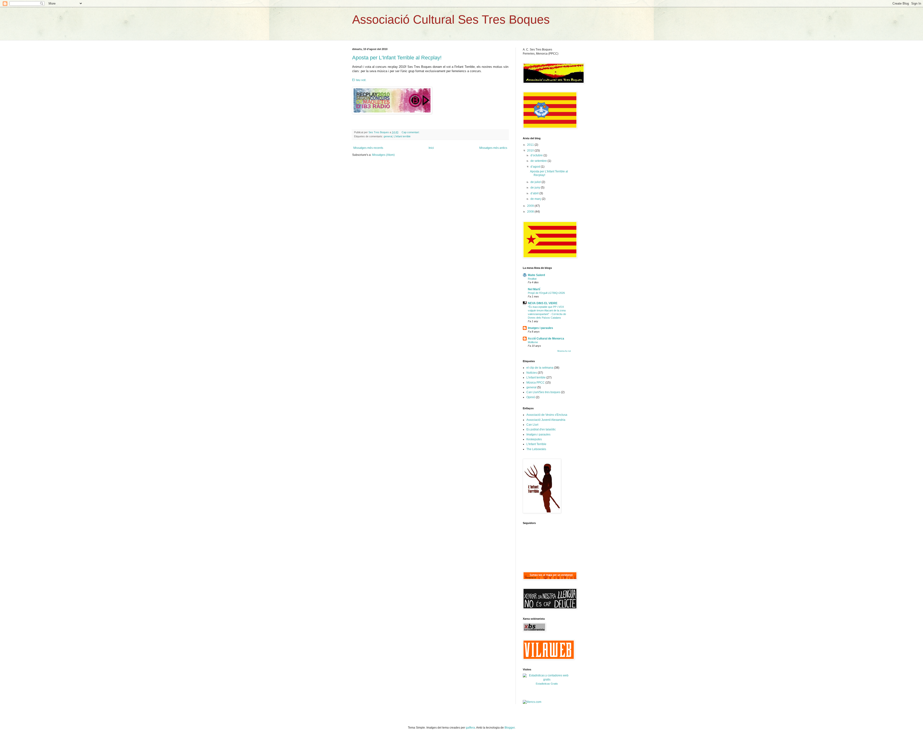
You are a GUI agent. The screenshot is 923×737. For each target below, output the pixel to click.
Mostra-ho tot (564, 351)
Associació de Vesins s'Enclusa (546, 414)
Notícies (531, 372)
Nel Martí (534, 289)
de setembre (539, 161)
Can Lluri (532, 424)
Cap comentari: (411, 132)
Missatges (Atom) (383, 155)
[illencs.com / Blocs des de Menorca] (532, 702)
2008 (531, 211)
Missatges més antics (493, 148)
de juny (535, 187)
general (388, 136)
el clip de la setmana (539, 367)
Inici (431, 148)
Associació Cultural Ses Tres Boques (451, 19)
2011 (531, 144)
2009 (531, 206)
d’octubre (536, 155)
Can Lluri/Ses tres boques (543, 392)
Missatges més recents (368, 148)
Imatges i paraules (540, 328)
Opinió (530, 397)
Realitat (532, 278)
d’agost (535, 166)
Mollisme (533, 342)
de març (536, 199)
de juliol (536, 182)
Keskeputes (534, 439)
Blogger (510, 727)
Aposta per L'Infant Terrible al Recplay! (397, 58)
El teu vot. (359, 80)
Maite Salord (536, 275)
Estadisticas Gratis (547, 683)
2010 (531, 150)
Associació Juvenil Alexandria (545, 420)
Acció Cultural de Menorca (546, 338)
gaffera (470, 727)
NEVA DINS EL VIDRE (542, 303)
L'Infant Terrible (536, 444)
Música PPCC (535, 382)
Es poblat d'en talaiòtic (541, 429)
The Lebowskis (536, 449)
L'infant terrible (402, 136)
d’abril (534, 193)
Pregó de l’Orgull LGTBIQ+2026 (546, 292)
